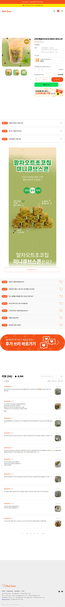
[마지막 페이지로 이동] (44, 533)
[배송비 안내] (56, 52)
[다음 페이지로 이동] (41, 533)
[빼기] (36, 70)
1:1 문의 (22, 591)
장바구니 (45, 79)
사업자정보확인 (17, 591)
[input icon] (61, 376)
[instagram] (59, 591)
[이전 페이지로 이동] (23, 533)
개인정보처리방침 (9, 591)
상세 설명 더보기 (31, 270)
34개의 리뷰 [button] (41, 41)
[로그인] (54, 11)
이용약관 (3, 591)
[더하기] (42, 70)
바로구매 (57, 79)
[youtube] (62, 591)
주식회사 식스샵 (42, 597)
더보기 (5, 411)
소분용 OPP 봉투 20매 (45, 59)
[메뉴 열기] (61, 11)
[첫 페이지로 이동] (21, 533)
